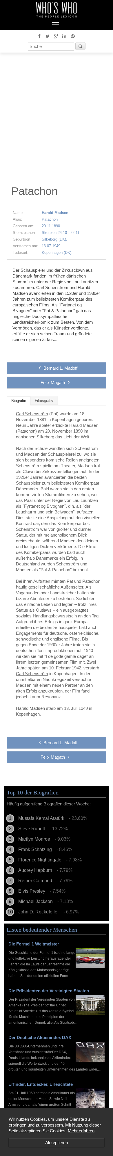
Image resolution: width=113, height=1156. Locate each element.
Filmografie (44, 401)
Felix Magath (53, 382)
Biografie (18, 401)
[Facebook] (39, 35)
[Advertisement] (56, 120)
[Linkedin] (64, 35)
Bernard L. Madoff (60, 368)
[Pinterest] (72, 35)
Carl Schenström (32, 413)
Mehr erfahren (81, 1130)
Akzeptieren (56, 1142)
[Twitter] (47, 35)
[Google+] (55, 35)
